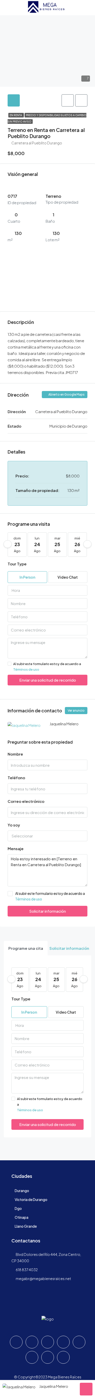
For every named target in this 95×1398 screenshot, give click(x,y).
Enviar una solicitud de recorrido (47, 680)
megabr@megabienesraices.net (43, 1278)
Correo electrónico (26, 801)
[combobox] (47, 590)
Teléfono (16, 777)
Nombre (15, 753)
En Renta (16, 115)
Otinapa (21, 1217)
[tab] (14, 100)
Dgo (18, 1208)
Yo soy (14, 824)
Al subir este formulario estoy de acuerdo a (47, 666)
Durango (22, 1190)
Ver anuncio (76, 710)
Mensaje (16, 848)
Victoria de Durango (31, 1199)
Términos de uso (26, 669)
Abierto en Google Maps (66, 394)
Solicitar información (47, 911)
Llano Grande (26, 1226)
